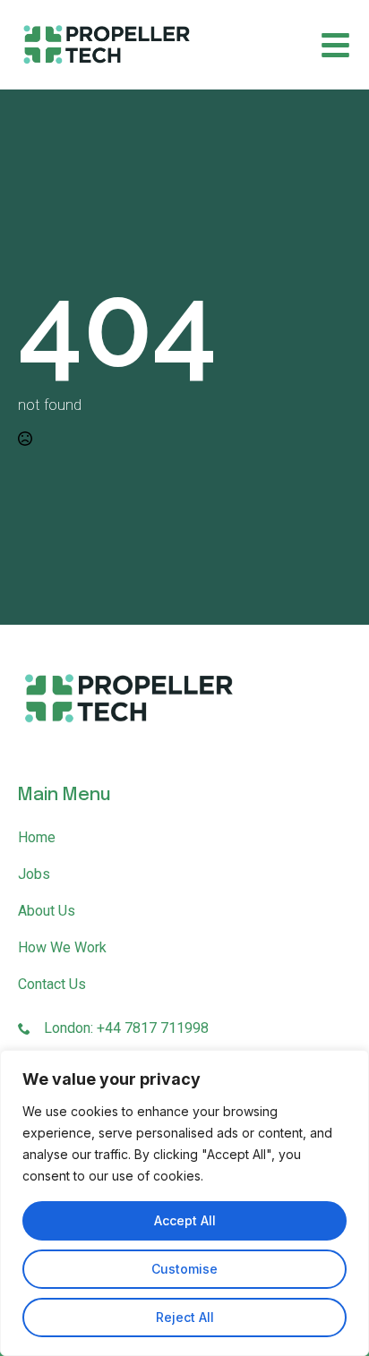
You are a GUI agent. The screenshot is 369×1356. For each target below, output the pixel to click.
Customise (184, 1268)
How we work (62, 947)
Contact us (52, 984)
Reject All (185, 1317)
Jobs (34, 874)
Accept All (185, 1220)
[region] (184, 1203)
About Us (46, 910)
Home (37, 837)
